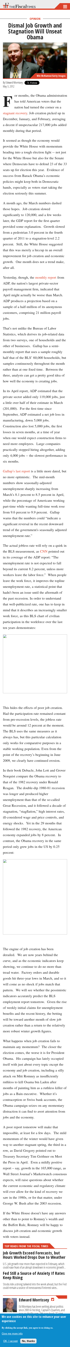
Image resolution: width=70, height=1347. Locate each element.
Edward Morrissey (14, 82)
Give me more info (12, 1333)
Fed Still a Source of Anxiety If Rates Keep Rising (34, 1275)
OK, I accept (10, 1341)
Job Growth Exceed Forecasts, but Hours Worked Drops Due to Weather (34, 1255)
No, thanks (28, 1341)
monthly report (46, 277)
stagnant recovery (15, 113)
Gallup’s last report (16, 471)
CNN (43, 551)
